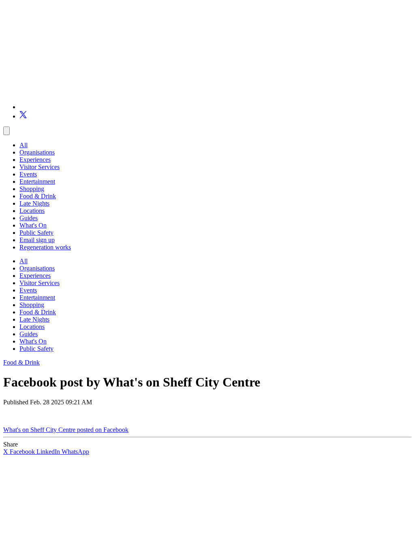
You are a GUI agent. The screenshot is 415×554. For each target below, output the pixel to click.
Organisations (37, 152)
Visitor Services (39, 166)
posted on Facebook (102, 429)
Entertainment (37, 181)
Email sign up (37, 239)
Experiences (35, 159)
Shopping (31, 188)
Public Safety (36, 232)
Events (28, 174)
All (23, 145)
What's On (33, 225)
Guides (28, 218)
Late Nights (34, 203)
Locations (32, 210)
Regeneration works (45, 247)
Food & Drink (37, 196)
